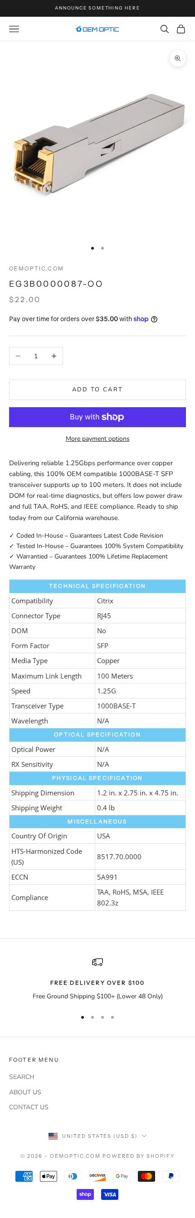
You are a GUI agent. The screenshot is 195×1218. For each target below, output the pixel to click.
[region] (97, 979)
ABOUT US (25, 1092)
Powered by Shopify (138, 1156)
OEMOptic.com (36, 268)
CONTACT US (29, 1107)
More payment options (98, 438)
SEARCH (21, 1077)
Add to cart (97, 389)
